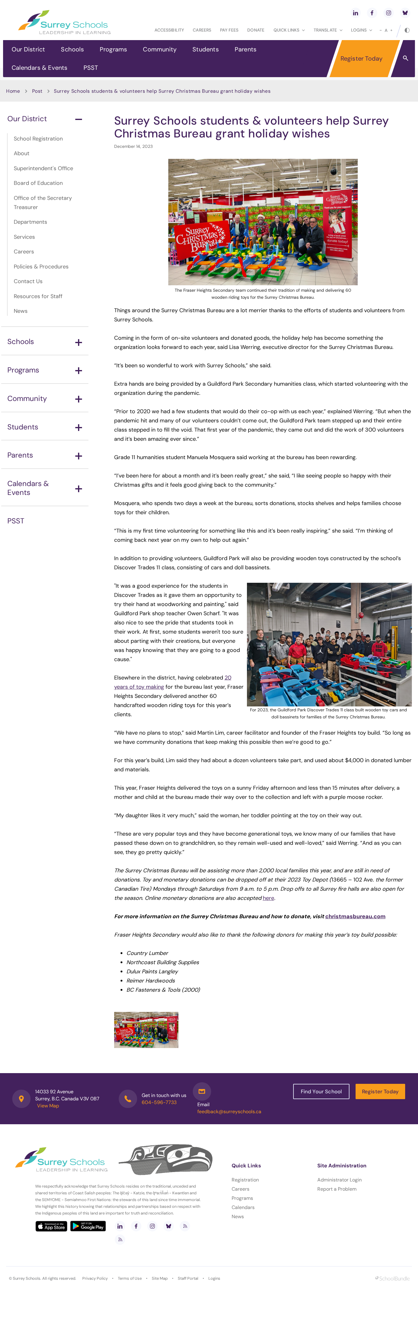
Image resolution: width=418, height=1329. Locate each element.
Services (24, 237)
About (21, 153)
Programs (113, 49)
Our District (28, 49)
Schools (72, 49)
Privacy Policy (95, 1278)
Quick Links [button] (286, 30)
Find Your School (321, 1091)
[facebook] (372, 13)
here (268, 898)
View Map (48, 1106)
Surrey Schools (26, 1278)
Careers (202, 30)
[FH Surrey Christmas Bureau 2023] (146, 1030)
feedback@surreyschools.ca (229, 1111)
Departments (30, 222)
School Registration (38, 138)
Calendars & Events (40, 68)
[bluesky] (405, 13)
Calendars (243, 1207)
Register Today (362, 58)
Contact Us (28, 281)
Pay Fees (229, 30)
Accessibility (169, 30)
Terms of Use (130, 1278)
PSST (91, 68)
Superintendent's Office (43, 168)
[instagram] (388, 13)
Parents (245, 49)
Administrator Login (339, 1180)
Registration (245, 1180)
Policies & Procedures (41, 266)
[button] (405, 57)
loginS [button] (359, 30)
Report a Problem (336, 1189)
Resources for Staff (38, 296)
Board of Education (38, 183)
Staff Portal (188, 1278)
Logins (214, 1278)
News (21, 311)
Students (205, 49)
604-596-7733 (159, 1102)
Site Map (160, 1278)
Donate (255, 30)
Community (160, 49)
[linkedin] (355, 13)
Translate (325, 30)
